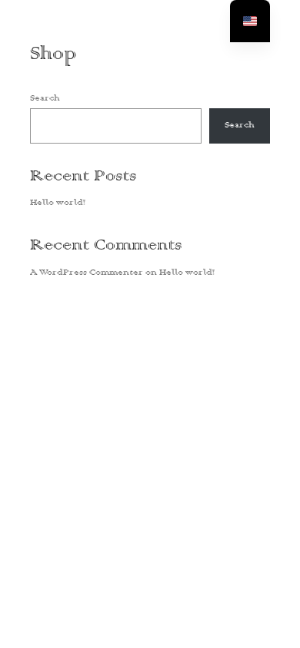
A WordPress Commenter (86, 273)
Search (44, 98)
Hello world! (57, 203)
